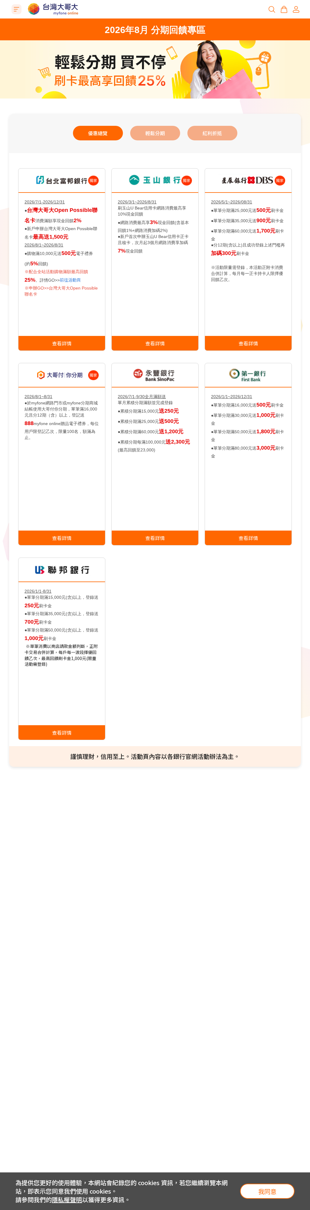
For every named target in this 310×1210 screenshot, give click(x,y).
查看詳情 (61, 343)
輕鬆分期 (155, 133)
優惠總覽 (97, 133)
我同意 (267, 1191)
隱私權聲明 (67, 1199)
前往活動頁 (70, 280)
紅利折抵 (212, 133)
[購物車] (284, 9)
